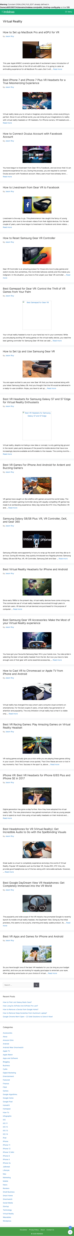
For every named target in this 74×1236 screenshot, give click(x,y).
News (5, 1185)
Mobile (5, 1181)
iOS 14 (5, 1134)
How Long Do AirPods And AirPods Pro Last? (20, 1006)
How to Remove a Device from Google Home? (20, 1009)
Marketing (7, 1178)
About (43, 1230)
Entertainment (8, 1076)
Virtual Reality (8, 1214)
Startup (6, 1206)
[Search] (36, 985)
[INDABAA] (8, 12)
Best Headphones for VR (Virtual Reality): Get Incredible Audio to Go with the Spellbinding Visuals (34, 830)
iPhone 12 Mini (8, 1152)
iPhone (5, 1141)
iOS (4, 1120)
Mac (4, 1174)
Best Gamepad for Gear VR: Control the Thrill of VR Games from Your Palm (34, 290)
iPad (4, 1138)
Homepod (7, 1109)
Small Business (9, 1192)
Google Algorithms (10, 1094)
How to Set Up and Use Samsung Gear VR (29, 351)
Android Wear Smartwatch (13, 1047)
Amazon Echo (8, 1040)
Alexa (5, 1037)
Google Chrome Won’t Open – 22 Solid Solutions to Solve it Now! (28, 1017)
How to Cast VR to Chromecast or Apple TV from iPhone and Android (33, 672)
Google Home (8, 1098)
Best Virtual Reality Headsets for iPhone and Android (35, 569)
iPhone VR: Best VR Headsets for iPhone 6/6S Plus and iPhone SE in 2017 (36, 777)
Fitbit (5, 1087)
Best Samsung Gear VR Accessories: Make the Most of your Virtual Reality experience (36, 621)
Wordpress (7, 1221)
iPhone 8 (6, 1156)
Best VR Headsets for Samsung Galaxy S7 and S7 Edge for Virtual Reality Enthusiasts (37, 400)
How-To (6, 1112)
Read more (57, 69)
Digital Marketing (9, 1073)
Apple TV (6, 1051)
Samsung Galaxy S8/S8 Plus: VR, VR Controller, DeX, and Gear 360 (35, 520)
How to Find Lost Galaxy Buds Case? (17, 1002)
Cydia (5, 1069)
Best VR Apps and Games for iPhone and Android (33, 936)
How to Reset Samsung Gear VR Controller (29, 238)
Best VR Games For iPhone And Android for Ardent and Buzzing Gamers (37, 466)
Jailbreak (6, 1167)
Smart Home (8, 1196)
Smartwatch (7, 1199)
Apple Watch (8, 1055)
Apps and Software (10, 1058)
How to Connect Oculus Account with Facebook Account (32, 135)
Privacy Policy (34, 1230)
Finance (6, 1084)
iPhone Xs (7, 1163)
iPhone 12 (6, 1149)
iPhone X (6, 1159)
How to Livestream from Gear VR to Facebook (31, 187)
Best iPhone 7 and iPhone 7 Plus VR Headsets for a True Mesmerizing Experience (34, 81)
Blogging (6, 1062)
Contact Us (50, 1230)
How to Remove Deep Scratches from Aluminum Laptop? (25, 1013)
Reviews (6, 1188)
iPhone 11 (6, 1145)
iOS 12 (5, 1127)
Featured (6, 1080)
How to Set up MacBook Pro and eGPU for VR (31, 32)
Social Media (8, 1203)
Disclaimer (23, 1230)
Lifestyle (6, 1170)
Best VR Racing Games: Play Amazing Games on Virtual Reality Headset (36, 726)
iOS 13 (5, 1131)
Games (5, 1091)
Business (6, 1065)
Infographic (7, 1116)
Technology (7, 1210)
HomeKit (6, 1105)
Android (6, 1044)
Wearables (7, 1217)
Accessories (7, 1033)
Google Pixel (8, 1102)
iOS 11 (5, 1123)
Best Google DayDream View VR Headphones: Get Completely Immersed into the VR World (33, 884)
